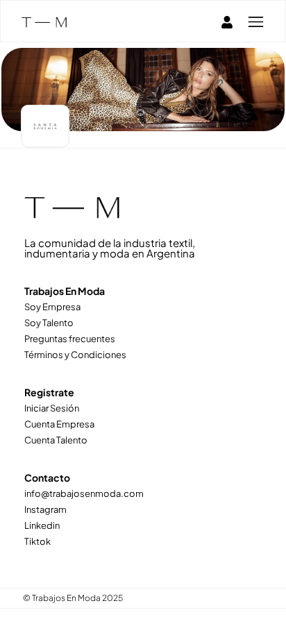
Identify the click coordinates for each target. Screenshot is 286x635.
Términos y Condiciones (75, 354)
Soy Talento (49, 322)
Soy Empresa (52, 306)
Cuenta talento (55, 440)
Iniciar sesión (51, 408)
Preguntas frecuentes (69, 338)
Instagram (45, 509)
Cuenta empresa (59, 424)
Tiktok (37, 541)
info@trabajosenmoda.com (84, 493)
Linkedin (42, 525)
